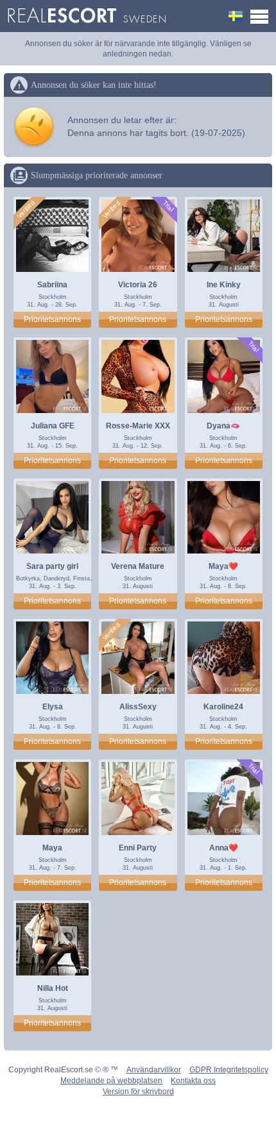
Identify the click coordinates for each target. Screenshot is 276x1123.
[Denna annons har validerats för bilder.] (26, 210)
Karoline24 (223, 706)
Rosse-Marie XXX (138, 425)
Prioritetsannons (52, 319)
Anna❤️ (223, 847)
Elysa (52, 706)
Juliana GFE (52, 425)
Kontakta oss (193, 1080)
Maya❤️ (223, 566)
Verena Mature (137, 566)
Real (86, 16)
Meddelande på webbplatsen (111, 1080)
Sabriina (52, 284)
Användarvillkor (153, 1069)
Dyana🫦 (223, 425)
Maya (52, 847)
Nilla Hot (52, 988)
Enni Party (138, 847)
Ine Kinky (224, 284)
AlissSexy (138, 706)
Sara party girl (52, 566)
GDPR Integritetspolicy (228, 1069)
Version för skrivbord (138, 1091)
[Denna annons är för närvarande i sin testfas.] (168, 206)
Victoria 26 (137, 284)
